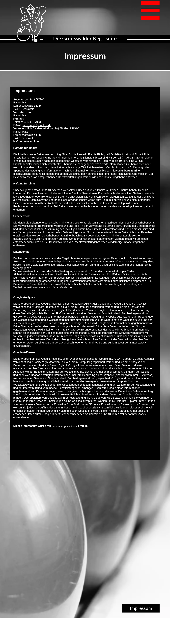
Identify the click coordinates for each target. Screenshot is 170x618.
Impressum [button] (141, 608)
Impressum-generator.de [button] (64, 426)
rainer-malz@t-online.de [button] (37, 125)
